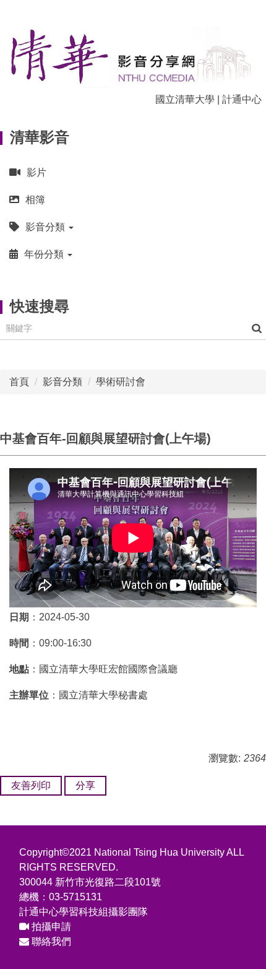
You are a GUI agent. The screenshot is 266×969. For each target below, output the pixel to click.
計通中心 (242, 99)
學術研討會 (120, 381)
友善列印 (31, 785)
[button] (133, 227)
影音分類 (62, 381)
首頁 (19, 381)
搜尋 (256, 328)
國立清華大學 (185, 99)
